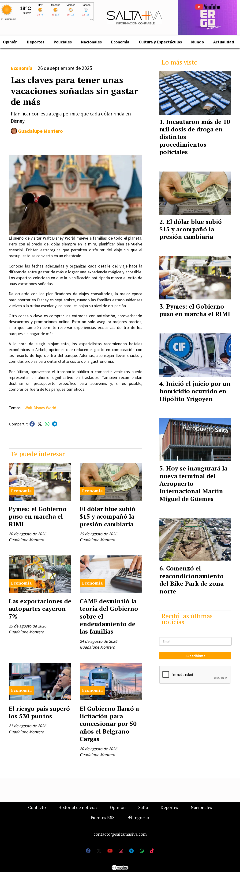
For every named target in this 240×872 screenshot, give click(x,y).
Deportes (35, 42)
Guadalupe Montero (40, 131)
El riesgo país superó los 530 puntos (39, 712)
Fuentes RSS (103, 817)
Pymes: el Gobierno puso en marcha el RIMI (38, 516)
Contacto (37, 807)
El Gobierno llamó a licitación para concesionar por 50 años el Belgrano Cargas (109, 723)
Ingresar (140, 817)
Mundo (197, 42)
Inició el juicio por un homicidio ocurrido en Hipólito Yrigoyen (195, 391)
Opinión (118, 807)
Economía (120, 42)
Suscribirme (195, 655)
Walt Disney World (40, 407)
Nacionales (91, 42)
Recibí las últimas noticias (187, 619)
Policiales (63, 42)
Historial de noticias (77, 807)
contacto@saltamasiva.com (120, 834)
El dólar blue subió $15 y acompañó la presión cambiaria (107, 516)
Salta (143, 807)
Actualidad (223, 42)
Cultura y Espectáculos (160, 42)
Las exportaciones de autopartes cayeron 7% (40, 608)
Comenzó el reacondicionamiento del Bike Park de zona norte (191, 579)
